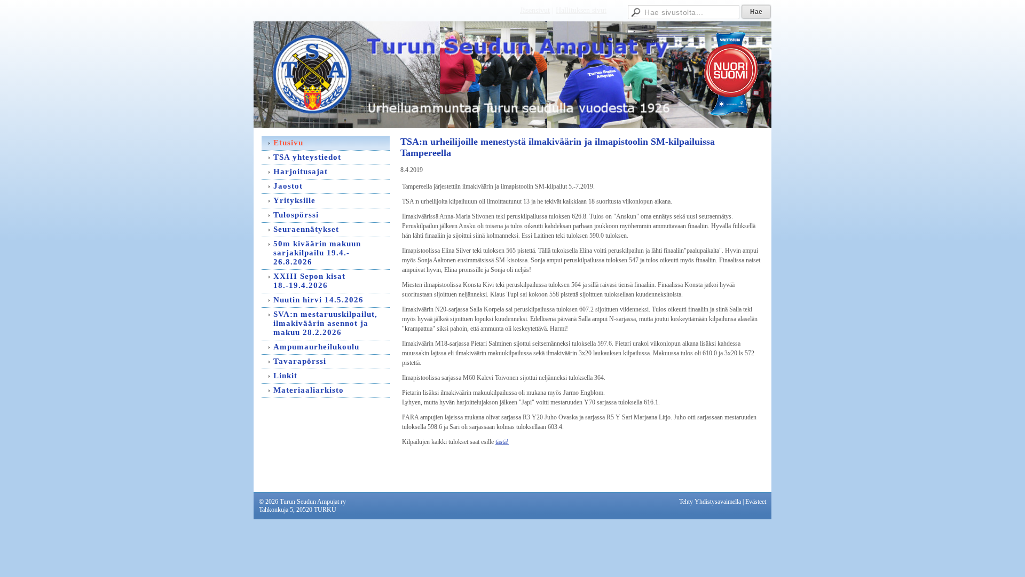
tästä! (502, 442)
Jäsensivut (535, 10)
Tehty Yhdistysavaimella (710, 501)
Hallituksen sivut (581, 10)
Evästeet (755, 501)
